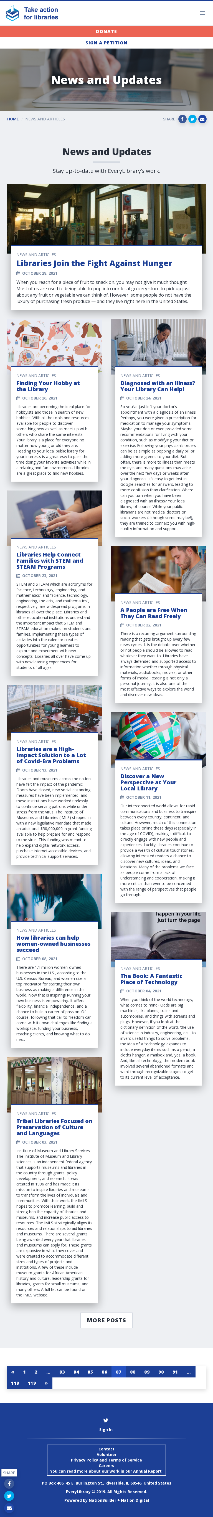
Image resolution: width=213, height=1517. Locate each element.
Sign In (106, 1429)
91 (175, 1372)
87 (118, 1372)
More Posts (106, 1320)
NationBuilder (102, 1500)
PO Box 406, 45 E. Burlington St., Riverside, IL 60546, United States (106, 1483)
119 (32, 1383)
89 (146, 1372)
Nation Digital (135, 1500)
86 (104, 1372)
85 (90, 1372)
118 (15, 1383)
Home (13, 119)
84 (76, 1372)
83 (62, 1372)
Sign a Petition (106, 43)
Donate (106, 31)
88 (132, 1372)
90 (161, 1372)
